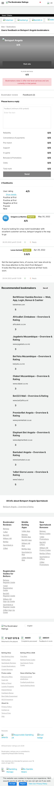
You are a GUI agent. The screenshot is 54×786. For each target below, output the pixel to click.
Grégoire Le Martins (18, 217)
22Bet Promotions (44, 563)
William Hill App (26, 544)
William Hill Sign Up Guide (9, 600)
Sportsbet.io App (27, 553)
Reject (23, 784)
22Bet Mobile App (27, 559)
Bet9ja (5, 542)
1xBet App (26, 531)
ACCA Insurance (7, 699)
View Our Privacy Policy (38, 784)
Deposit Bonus (7, 690)
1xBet (5, 532)
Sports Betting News (27, 685)
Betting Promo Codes (27, 660)
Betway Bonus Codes (45, 532)
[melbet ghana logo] (23, 20)
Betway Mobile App (26, 535)
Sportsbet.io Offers (45, 558)
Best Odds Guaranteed (9, 696)
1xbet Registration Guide (8, 588)
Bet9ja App (26, 549)
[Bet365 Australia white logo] (37, 20)
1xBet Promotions (44, 538)
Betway (6, 529)
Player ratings (27, 71)
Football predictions (27, 682)
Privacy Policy (7, 707)
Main (3, 27)
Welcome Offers (7, 677)
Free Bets (23, 656)
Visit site (27, 64)
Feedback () (16, 108)
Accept (12, 784)
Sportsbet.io (8, 545)
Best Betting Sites (8, 656)
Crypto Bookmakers (8, 666)
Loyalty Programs (8, 686)
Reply (34, 242)
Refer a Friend (6, 683)
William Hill (7, 538)
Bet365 (6, 535)
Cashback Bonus (7, 693)
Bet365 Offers (43, 543)
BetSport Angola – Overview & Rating (18, 507)
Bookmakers (11, 27)
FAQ (3, 716)
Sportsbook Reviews (9, 663)
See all (45, 288)
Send (27, 174)
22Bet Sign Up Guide (9, 611)
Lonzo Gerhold (16, 250)
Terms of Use (6, 713)
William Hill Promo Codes (45, 549)
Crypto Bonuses (7, 669)
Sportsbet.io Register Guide (9, 606)
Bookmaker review (9, 95)
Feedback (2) (29, 95)
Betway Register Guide (9, 581)
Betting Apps (6, 660)
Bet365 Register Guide (9, 594)
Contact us (5, 710)
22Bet (5, 548)
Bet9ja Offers (45, 553)
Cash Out (5, 680)
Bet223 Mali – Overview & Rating (30, 396)
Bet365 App (27, 540)
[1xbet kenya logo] (8, 20)
